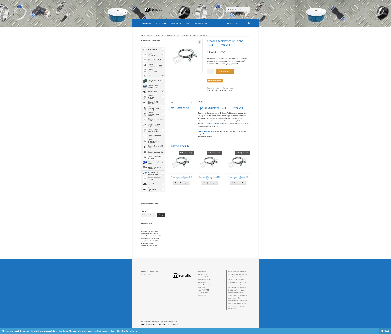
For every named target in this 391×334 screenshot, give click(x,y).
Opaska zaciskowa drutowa (163, 35)
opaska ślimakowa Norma (149, 245)
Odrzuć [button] (386, 331)
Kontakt (187, 23)
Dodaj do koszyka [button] (181, 183)
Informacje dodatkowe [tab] (179, 108)
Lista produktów (160, 23)
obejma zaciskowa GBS (150, 241)
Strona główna (146, 23)
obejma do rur (145, 231)
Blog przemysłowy (200, 23)
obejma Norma (145, 236)
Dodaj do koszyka (224, 71)
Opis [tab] (171, 102)
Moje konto (174, 23)
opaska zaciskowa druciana (223, 90)
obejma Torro (155, 238)
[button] (199, 42)
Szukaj (143, 211)
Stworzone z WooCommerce (168, 324)
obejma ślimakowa (147, 243)
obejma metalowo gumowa (149, 233)
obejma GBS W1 (154, 231)
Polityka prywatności (148, 324)
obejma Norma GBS (156, 236)
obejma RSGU (145, 238)
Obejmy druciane (212, 123)
